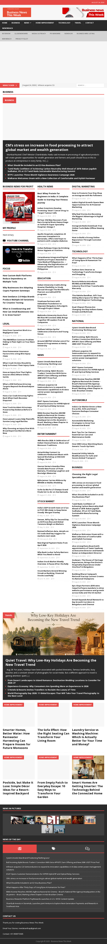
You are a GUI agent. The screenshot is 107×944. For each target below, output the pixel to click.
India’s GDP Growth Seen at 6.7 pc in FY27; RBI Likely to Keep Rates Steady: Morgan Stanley (53, 510)
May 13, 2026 (44, 516)
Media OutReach (39, 33)
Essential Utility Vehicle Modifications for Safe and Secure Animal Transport (84, 455)
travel (78, 23)
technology (64, 23)
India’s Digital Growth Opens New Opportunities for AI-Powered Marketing (88, 204)
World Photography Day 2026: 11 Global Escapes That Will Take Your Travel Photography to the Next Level (53, 694)
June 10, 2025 (44, 579)
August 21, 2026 (45, 495)
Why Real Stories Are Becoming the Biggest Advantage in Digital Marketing (87, 216)
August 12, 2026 (10, 380)
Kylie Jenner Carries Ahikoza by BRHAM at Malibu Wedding (51, 481)
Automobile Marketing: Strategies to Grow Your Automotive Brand (83, 423)
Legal (6, 323)
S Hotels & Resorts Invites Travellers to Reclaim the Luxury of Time (42, 689)
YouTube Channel (18, 240)
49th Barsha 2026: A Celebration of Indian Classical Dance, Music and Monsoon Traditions (53, 442)
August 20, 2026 (80, 222)
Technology (80, 251)
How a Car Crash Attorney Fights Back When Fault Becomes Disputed (18, 398)
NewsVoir (69, 33)
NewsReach (7, 28)
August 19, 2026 (10, 336)
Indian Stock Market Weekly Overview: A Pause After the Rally (52, 562)
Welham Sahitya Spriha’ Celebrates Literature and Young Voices (52, 331)
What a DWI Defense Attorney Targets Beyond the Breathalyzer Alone (18, 386)
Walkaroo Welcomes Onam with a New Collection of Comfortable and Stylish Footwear (52, 178)
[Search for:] (90, 85)
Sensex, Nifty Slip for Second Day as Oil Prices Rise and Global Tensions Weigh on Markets (53, 521)
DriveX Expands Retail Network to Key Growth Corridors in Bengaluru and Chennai (88, 602)
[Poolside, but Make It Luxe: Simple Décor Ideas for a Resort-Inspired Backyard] (19, 767)
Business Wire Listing (86, 33)
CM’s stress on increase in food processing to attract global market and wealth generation (49, 147)
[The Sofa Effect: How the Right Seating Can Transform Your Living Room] (53, 715)
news (26, 23)
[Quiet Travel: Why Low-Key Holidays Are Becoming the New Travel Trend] (53, 653)
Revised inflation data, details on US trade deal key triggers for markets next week (53, 533)
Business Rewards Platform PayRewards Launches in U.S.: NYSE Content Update (40, 899)
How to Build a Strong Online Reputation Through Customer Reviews (86, 239)
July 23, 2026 (78, 461)
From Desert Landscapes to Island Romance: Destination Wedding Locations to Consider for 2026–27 (54, 681)
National (78, 321)
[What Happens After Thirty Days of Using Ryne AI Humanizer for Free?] (28, 820)
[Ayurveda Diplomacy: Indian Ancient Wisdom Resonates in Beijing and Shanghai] (90, 820)
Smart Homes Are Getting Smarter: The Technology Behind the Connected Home (87, 788)
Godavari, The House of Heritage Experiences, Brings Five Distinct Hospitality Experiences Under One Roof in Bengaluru (87, 563)
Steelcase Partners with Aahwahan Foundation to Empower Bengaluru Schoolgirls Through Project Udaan (52, 305)
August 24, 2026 (45, 216)
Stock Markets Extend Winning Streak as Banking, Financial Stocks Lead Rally (52, 573)
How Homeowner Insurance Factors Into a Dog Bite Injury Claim (16, 353)
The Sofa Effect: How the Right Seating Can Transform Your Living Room (53, 735)
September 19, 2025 (47, 567)
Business (8, 91)
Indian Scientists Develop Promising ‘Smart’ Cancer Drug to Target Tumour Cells (53, 210)
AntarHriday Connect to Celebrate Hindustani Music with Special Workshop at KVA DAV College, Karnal (52, 456)
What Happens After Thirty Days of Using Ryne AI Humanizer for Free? (87, 260)
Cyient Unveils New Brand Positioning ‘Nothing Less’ (49, 362)
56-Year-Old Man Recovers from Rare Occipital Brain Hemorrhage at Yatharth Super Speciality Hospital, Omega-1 (52, 223)
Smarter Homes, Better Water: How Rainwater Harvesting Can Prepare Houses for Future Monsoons (17, 739)
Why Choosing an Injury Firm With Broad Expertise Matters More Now (18, 430)
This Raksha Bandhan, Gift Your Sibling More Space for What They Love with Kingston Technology (88, 297)
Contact (89, 23)
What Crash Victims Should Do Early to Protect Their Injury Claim (18, 364)
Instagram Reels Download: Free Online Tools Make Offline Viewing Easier (88, 228)
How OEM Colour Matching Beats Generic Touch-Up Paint (87, 445)
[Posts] (20, 849)
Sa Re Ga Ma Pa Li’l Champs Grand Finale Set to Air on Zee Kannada (52, 490)
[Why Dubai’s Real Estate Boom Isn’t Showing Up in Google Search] (59, 829)
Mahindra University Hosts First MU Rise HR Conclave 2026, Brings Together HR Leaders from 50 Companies (52, 319)
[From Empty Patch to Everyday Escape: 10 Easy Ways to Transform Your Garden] (53, 767)
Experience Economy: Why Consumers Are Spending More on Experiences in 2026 (48, 686)
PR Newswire (55, 33)
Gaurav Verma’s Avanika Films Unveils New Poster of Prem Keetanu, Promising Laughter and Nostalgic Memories (53, 470)
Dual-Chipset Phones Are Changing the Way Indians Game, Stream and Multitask (87, 309)
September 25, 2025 (47, 558)
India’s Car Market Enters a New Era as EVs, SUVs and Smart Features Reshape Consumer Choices (86, 410)
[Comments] (87, 849)
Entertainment (47, 433)
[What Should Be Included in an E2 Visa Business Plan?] (16, 820)
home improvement (45, 23)
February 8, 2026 (46, 539)
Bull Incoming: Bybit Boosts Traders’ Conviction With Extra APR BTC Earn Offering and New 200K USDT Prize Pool (51, 374)
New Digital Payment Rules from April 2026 (52, 544)
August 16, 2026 (80, 440)
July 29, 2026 (78, 449)
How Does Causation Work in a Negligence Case (17, 331)
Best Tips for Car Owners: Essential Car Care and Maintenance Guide (84, 434)
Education (44, 278)
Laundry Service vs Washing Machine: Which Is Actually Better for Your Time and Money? (87, 737)
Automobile (79, 400)
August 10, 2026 (10, 415)
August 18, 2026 (10, 359)
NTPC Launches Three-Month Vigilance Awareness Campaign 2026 (41, 174)
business (16, 23)
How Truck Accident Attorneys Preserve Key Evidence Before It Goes (17, 409)
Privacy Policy (22, 39)
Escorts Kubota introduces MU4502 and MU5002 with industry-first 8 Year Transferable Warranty (88, 285)
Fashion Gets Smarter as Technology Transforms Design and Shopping (87, 272)
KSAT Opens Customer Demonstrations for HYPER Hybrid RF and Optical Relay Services (53, 403)
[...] (47, 160)
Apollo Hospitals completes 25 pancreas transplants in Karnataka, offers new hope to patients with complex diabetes (52, 237)
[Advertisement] (53, 62)
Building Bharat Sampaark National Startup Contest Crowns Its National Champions (88, 576)
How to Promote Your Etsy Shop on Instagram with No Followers (87, 194)
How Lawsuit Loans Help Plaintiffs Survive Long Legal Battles (18, 420)
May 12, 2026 (44, 527)
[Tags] (53, 849)
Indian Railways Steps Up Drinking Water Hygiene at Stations (53, 249)
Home (4, 23)
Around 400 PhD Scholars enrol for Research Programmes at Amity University (53, 343)
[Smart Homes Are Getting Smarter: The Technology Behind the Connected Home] (88, 767)
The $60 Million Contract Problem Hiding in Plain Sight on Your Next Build (19, 342)
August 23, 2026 (45, 486)
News (40, 355)
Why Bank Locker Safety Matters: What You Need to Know (53, 553)
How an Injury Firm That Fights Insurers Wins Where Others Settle (17, 374)
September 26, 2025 (47, 548)
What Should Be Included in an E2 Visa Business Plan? (34, 165)
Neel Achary (8, 235)
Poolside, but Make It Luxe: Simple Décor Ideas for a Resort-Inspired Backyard (18, 788)
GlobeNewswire (21, 33)
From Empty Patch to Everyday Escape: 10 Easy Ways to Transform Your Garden (52, 790)
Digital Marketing (83, 186)
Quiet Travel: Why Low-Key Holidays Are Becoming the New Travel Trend (51, 662)
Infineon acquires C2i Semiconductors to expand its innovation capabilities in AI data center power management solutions (53, 390)
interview (6, 33)
